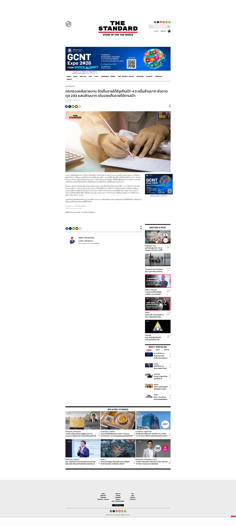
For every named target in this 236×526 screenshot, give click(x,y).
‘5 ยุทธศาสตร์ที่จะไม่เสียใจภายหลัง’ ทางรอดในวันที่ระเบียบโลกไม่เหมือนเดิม (153, 293)
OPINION (140, 76)
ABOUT (69, 79)
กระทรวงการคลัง (75, 212)
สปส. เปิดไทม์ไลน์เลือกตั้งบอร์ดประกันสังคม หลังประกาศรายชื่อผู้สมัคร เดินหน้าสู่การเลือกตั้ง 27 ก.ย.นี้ (153, 338)
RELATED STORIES (118, 409)
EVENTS (149, 76)
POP (90, 76)
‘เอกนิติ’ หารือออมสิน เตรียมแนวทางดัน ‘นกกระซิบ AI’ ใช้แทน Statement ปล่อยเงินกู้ (152, 463)
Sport (156, 395)
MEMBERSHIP (118, 505)
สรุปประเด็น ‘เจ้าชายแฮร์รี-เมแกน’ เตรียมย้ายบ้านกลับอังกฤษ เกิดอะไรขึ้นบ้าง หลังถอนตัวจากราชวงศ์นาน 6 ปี (154, 316)
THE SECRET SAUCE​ (126, 76)
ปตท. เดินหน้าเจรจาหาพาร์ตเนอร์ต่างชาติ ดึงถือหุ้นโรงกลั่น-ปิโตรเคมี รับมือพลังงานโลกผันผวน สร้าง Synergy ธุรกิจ (80, 463)
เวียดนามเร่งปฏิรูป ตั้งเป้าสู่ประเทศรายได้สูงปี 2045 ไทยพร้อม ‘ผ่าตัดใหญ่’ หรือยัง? (115, 463)
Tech (154, 245)
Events (132, 497)
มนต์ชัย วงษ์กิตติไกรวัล (74, 100)
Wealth (118, 493)
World (147, 289)
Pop (132, 493)
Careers (118, 497)
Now (132, 495)
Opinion (103, 497)
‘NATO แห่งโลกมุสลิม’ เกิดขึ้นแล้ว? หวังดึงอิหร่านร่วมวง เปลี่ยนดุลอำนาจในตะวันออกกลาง (161, 388)
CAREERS (158, 76)
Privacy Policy (103, 499)
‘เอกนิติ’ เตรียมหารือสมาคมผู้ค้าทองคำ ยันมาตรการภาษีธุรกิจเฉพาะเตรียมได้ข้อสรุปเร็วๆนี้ (80, 435)
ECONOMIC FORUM (108, 76)
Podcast (103, 495)
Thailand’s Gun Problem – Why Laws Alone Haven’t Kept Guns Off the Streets (154, 270)
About (118, 499)
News (103, 493)
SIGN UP (163, 31)
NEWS (75, 76)
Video (118, 495)
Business (70, 86)
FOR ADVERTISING (118, 501)
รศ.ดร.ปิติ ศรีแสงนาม (159, 353)
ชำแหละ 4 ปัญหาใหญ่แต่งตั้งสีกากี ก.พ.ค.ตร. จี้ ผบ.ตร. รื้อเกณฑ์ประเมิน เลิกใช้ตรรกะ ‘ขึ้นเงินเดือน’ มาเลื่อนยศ (161, 377)
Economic (148, 245)
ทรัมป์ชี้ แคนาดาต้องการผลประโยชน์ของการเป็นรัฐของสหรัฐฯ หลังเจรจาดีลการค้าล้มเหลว (160, 367)
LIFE (96, 76)
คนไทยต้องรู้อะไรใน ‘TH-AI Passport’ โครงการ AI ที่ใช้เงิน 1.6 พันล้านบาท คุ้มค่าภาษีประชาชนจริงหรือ (154, 249)
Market (112, 431)
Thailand (154, 289)
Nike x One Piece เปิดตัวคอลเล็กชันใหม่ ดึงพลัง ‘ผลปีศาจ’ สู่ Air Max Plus (160, 398)
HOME (69, 76)
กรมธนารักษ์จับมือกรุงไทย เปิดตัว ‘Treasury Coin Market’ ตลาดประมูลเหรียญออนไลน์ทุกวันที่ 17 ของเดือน (116, 435)
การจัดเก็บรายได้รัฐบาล (88, 212)
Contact (133, 499)
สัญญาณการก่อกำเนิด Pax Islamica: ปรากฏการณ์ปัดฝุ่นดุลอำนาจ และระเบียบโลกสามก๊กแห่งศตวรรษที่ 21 (161, 357)
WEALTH (83, 76)
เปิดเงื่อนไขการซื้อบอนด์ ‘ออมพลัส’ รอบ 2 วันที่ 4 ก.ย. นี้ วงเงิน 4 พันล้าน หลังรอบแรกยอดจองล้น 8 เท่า (152, 435)
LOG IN (156, 31)
